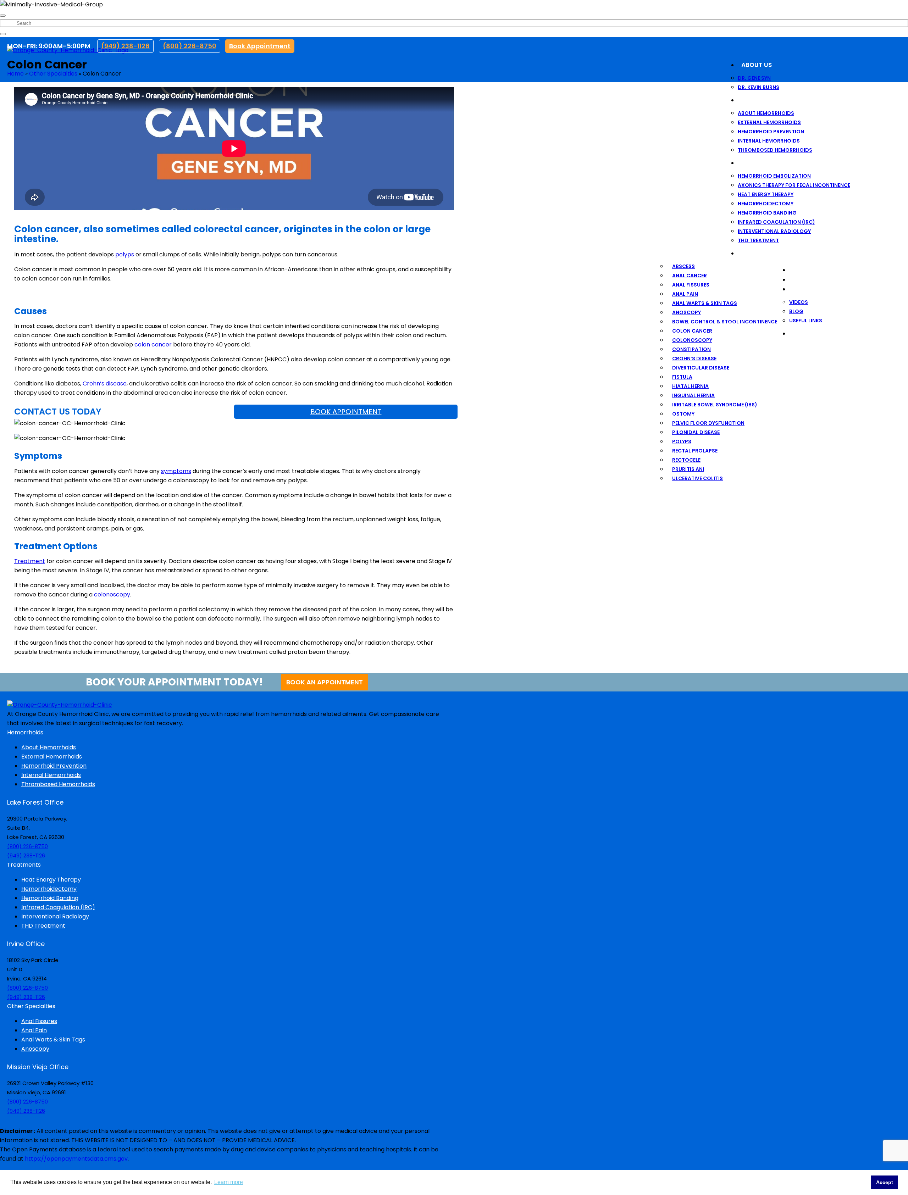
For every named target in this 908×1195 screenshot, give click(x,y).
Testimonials (814, 270)
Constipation (691, 349)
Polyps (681, 441)
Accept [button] (884, 1182)
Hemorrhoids (763, 100)
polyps (124, 254)
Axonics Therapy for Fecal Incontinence (794, 185)
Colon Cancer (692, 330)
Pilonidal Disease (696, 432)
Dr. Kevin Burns (758, 87)
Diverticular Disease (700, 367)
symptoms (176, 471)
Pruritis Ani (688, 469)
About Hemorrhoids (766, 113)
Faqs (801, 279)
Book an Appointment (324, 682)
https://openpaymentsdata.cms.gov (76, 1159)
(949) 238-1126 (125, 45)
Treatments (761, 163)
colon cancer (153, 344)
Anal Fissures (690, 284)
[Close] (3, 16)
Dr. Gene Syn (754, 78)
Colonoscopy (692, 340)
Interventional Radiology (774, 231)
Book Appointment (259, 45)
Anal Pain (685, 294)
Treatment (29, 561)
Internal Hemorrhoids (769, 140)
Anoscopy (686, 312)
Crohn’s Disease (694, 358)
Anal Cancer (689, 275)
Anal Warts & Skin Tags (704, 303)
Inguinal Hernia (693, 395)
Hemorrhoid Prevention (771, 131)
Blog (796, 311)
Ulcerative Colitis (697, 478)
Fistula (682, 376)
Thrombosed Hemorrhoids (775, 150)
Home (15, 74)
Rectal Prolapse (695, 450)
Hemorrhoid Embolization (774, 175)
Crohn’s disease (105, 383)
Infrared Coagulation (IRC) (776, 222)
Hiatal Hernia (690, 386)
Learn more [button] (228, 1182)
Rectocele (686, 459)
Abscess (683, 266)
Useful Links (805, 320)
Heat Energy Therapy (765, 194)
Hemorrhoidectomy (765, 203)
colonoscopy (112, 594)
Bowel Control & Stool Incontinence (724, 321)
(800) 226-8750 (189, 45)
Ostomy (683, 413)
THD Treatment (758, 240)
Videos (798, 302)
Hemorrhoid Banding (767, 212)
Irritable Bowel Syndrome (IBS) (714, 404)
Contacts (810, 333)
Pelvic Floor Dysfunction (708, 423)
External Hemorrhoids (769, 122)
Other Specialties (770, 253)
